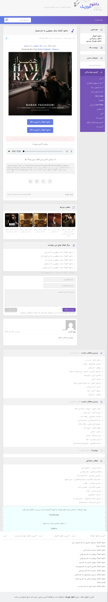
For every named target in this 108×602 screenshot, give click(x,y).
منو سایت (98, 20)
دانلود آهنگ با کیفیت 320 (40, 122)
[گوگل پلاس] (43, 181)
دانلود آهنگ (68, 38)
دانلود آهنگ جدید (63, 7)
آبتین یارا (100, 126)
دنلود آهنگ (70, 187)
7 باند (101, 78)
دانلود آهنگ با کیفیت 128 (40, 130)
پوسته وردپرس (95, 65)
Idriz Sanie (99, 96)
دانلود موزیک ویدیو (94, 41)
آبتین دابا (99, 118)
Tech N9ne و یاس (96, 105)
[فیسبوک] (50, 181)
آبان (101, 113)
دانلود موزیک (89, 7)
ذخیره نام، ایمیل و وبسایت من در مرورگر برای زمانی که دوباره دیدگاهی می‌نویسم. (48, 313)
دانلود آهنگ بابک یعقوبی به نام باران (58, 252)
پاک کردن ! (11, 310)
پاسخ (64, 330)
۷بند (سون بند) (97, 92)
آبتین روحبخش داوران (94, 122)
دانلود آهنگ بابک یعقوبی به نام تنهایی (58, 267)
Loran (101, 100)
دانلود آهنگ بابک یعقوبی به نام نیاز (59, 260)
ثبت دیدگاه (69, 310)
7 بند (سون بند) (97, 87)
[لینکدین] (30, 181)
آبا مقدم (100, 109)
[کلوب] (37, 181)
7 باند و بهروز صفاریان (95, 83)
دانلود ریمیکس (96, 38)
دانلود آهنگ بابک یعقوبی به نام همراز (51, 30)
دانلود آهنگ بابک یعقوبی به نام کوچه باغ (57, 256)
